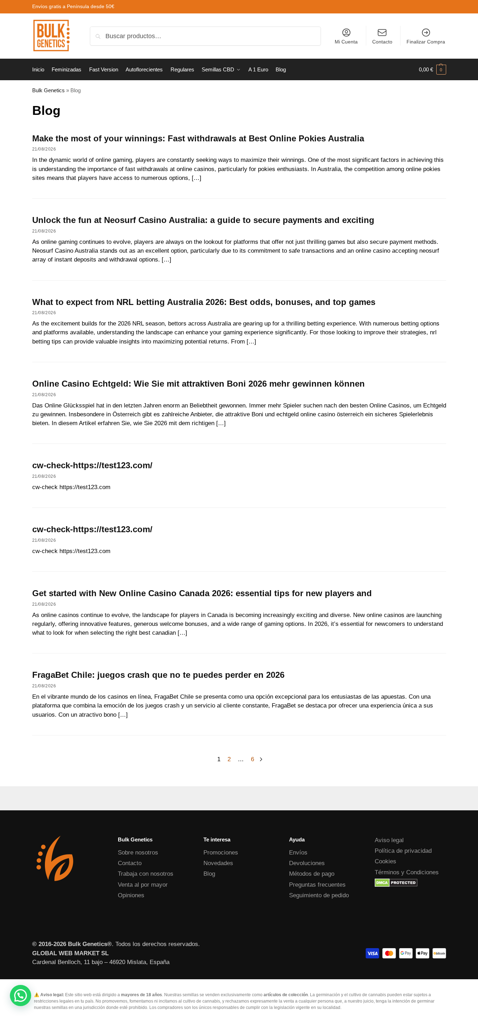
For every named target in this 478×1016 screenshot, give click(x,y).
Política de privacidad (403, 850)
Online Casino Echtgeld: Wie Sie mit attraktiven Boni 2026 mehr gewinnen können (198, 383)
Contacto (382, 42)
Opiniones (131, 895)
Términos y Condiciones (407, 872)
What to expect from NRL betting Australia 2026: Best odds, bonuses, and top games (203, 302)
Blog (209, 873)
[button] (432, 69)
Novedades (218, 863)
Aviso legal (389, 840)
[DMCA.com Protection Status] (410, 883)
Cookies (385, 861)
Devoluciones (307, 863)
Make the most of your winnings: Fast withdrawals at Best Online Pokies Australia (198, 138)
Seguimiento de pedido (319, 895)
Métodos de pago (311, 873)
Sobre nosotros (138, 852)
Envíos (298, 852)
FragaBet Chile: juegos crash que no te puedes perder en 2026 (158, 675)
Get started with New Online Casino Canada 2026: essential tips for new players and (202, 593)
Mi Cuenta (346, 42)
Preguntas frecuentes (317, 884)
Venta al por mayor (143, 884)
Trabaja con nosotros (145, 873)
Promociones (220, 852)
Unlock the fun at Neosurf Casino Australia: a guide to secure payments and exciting (203, 220)
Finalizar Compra (426, 42)
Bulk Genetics (48, 90)
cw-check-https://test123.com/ (92, 465)
